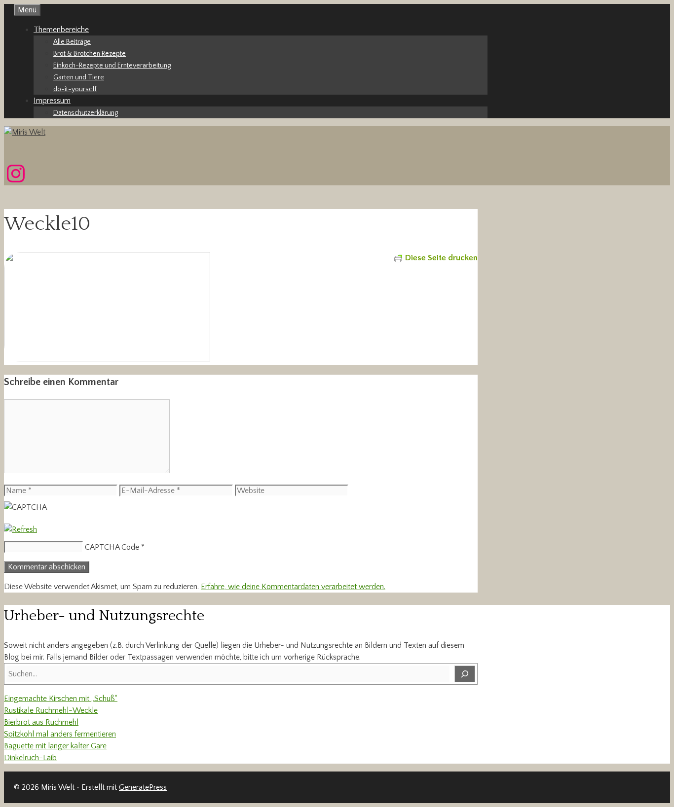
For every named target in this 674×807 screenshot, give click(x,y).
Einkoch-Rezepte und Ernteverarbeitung (112, 66)
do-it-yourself (75, 89)
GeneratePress (143, 787)
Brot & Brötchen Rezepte (89, 54)
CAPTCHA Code (112, 547)
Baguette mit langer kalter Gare (55, 745)
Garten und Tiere (78, 77)
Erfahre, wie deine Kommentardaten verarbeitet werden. (293, 586)
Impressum (52, 100)
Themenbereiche (61, 29)
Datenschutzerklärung (85, 113)
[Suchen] (464, 674)
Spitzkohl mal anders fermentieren (60, 734)
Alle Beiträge (72, 42)
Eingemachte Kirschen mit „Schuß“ (60, 698)
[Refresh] (20, 529)
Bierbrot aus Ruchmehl (41, 722)
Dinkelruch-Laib (30, 757)
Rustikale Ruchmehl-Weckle (51, 710)
